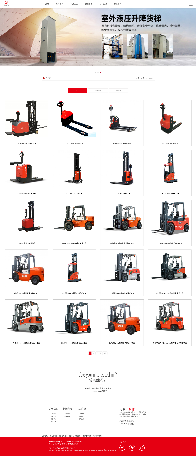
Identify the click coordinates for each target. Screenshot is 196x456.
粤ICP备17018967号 (110, 450)
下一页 (99, 353)
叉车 (150, 78)
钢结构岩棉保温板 (75, 436)
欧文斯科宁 (54, 436)
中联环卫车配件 (87, 436)
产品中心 (144, 78)
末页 (105, 353)
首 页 (137, 78)
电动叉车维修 (97, 436)
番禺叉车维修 (63, 436)
